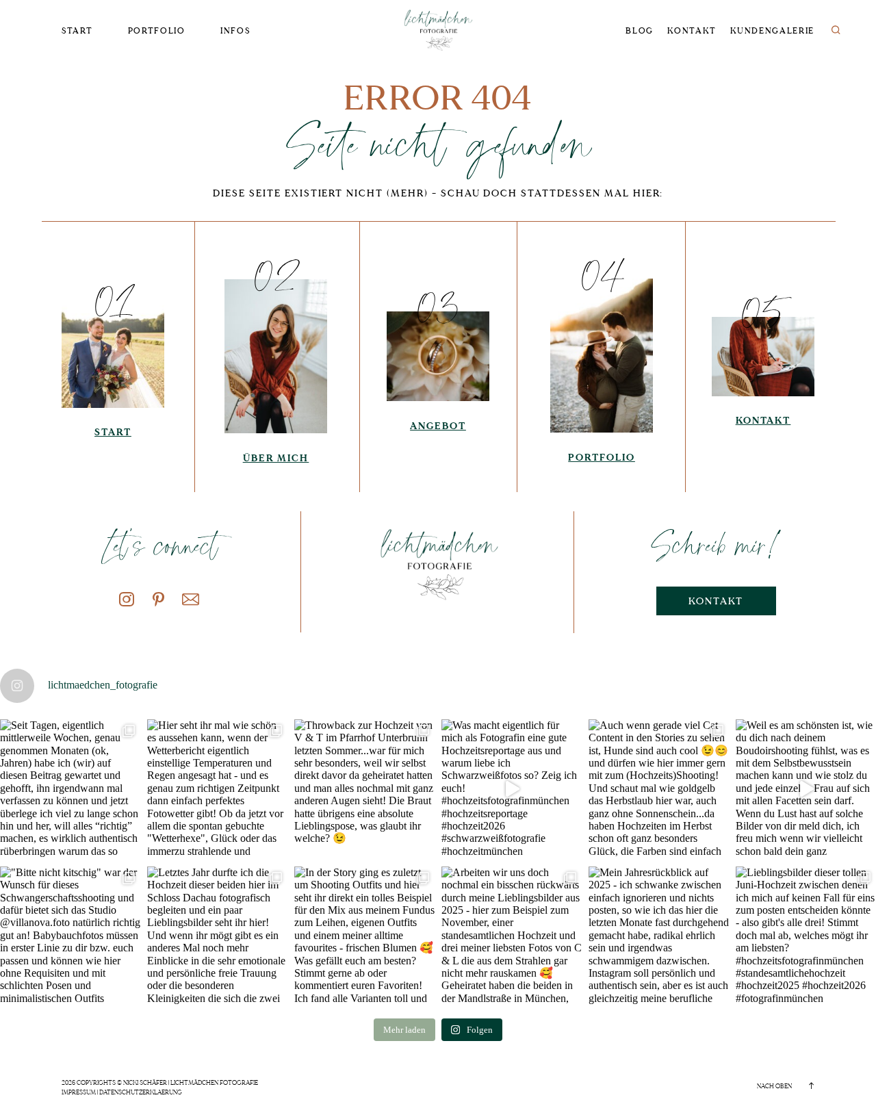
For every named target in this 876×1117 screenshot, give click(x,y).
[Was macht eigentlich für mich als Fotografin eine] (511, 789)
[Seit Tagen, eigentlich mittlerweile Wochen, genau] (70, 789)
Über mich (276, 458)
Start (77, 31)
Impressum (79, 1092)
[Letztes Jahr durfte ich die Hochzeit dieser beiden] (217, 936)
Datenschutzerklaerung (140, 1092)
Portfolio (156, 31)
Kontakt (692, 31)
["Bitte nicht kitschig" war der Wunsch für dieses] (70, 936)
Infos (235, 31)
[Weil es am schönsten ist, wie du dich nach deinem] (806, 789)
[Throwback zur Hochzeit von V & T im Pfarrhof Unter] (364, 789)
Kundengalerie (772, 31)
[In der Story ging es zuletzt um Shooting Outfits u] (364, 936)
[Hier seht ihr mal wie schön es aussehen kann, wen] (217, 789)
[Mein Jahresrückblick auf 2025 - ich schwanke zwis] (659, 936)
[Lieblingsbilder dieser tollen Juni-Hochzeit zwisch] (806, 936)
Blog (640, 31)
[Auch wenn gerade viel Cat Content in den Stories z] (659, 789)
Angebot (438, 426)
